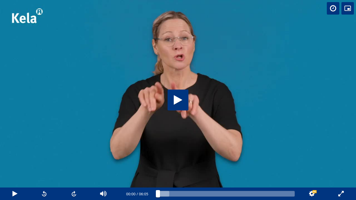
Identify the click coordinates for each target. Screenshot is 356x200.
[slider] (226, 194)
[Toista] (178, 100)
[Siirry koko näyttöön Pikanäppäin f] (341, 194)
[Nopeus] (333, 8)
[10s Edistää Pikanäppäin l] (74, 194)
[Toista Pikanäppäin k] (15, 194)
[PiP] (347, 8)
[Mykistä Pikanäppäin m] (104, 194)
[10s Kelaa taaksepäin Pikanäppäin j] (44, 194)
